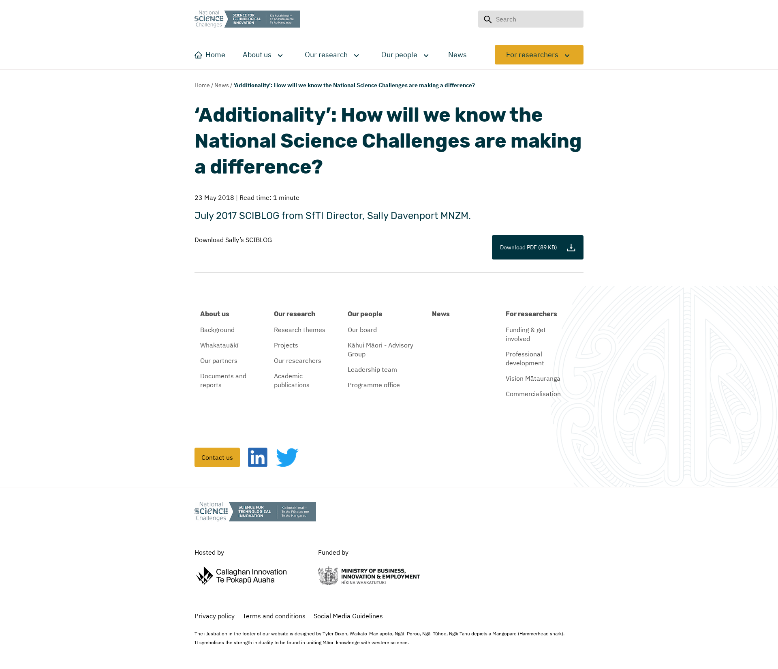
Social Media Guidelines (348, 616)
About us (257, 54)
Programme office (374, 385)
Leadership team (372, 369)
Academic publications (292, 380)
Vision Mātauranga (533, 378)
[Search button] (487, 19)
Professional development (525, 358)
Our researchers (297, 360)
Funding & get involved (526, 334)
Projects (286, 345)
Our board (362, 330)
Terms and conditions (274, 616)
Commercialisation (533, 394)
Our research (326, 54)
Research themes (299, 330)
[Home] (247, 20)
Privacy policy (214, 616)
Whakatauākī (219, 345)
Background (217, 330)
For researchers (532, 54)
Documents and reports (223, 380)
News (221, 85)
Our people (399, 54)
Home (202, 85)
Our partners (218, 360)
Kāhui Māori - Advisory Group (380, 349)
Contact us (217, 457)
